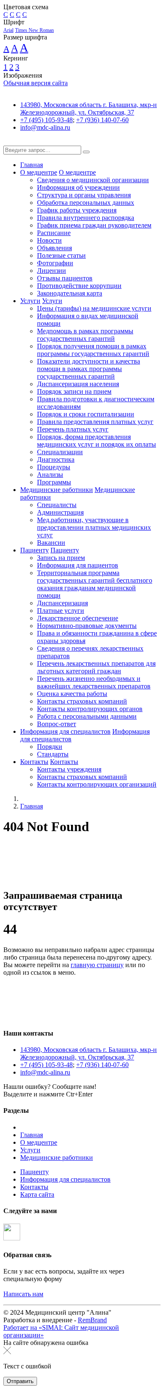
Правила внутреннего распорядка (85, 217)
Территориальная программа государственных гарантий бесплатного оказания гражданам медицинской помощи (94, 584)
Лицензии (51, 270)
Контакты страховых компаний (82, 701)
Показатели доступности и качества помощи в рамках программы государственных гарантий (88, 369)
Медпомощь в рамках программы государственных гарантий (85, 334)
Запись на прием (61, 557)
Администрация (60, 512)
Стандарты (53, 754)
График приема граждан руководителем (94, 225)
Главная (31, 164)
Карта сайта (37, 1194)
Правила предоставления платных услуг (95, 421)
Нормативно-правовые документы (87, 625)
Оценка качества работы (72, 693)
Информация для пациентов (77, 565)
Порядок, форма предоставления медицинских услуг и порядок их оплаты (96, 440)
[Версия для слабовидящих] (9, 141)
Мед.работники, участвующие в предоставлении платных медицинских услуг (94, 527)
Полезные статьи (61, 255)
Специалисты (57, 504)
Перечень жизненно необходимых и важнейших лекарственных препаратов (94, 682)
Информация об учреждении (78, 187)
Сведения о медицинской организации (93, 179)
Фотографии (55, 263)
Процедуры (53, 467)
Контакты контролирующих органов (90, 708)
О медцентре (38, 172)
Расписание (54, 232)
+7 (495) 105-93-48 (46, 119)
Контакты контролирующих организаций (96, 784)
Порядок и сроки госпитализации (85, 414)
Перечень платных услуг (72, 429)
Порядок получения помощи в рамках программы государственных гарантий (93, 350)
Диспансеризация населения (78, 383)
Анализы (50, 474)
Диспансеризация (62, 603)
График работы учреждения (76, 210)
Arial (8, 30)
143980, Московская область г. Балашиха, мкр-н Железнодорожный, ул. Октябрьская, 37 (88, 108)
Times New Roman (34, 30)
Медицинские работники (56, 489)
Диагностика (55, 459)
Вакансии (51, 542)
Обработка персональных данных (85, 202)
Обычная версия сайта (35, 82)
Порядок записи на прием (74, 391)
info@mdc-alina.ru (45, 127)
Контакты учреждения (69, 769)
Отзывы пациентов (65, 278)
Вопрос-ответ (56, 723)
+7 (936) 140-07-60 (102, 119)
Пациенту (34, 550)
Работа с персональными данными (87, 716)
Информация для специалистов (65, 731)
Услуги (30, 300)
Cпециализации (60, 451)
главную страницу (97, 964)
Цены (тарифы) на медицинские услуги (94, 308)
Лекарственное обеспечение (77, 618)
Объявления (54, 247)
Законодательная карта (69, 293)
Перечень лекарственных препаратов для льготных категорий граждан (96, 667)
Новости (49, 240)
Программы (54, 482)
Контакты (34, 761)
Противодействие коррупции (79, 285)
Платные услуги (60, 610)
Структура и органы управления (84, 195)
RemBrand (92, 1320)
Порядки (49, 746)
